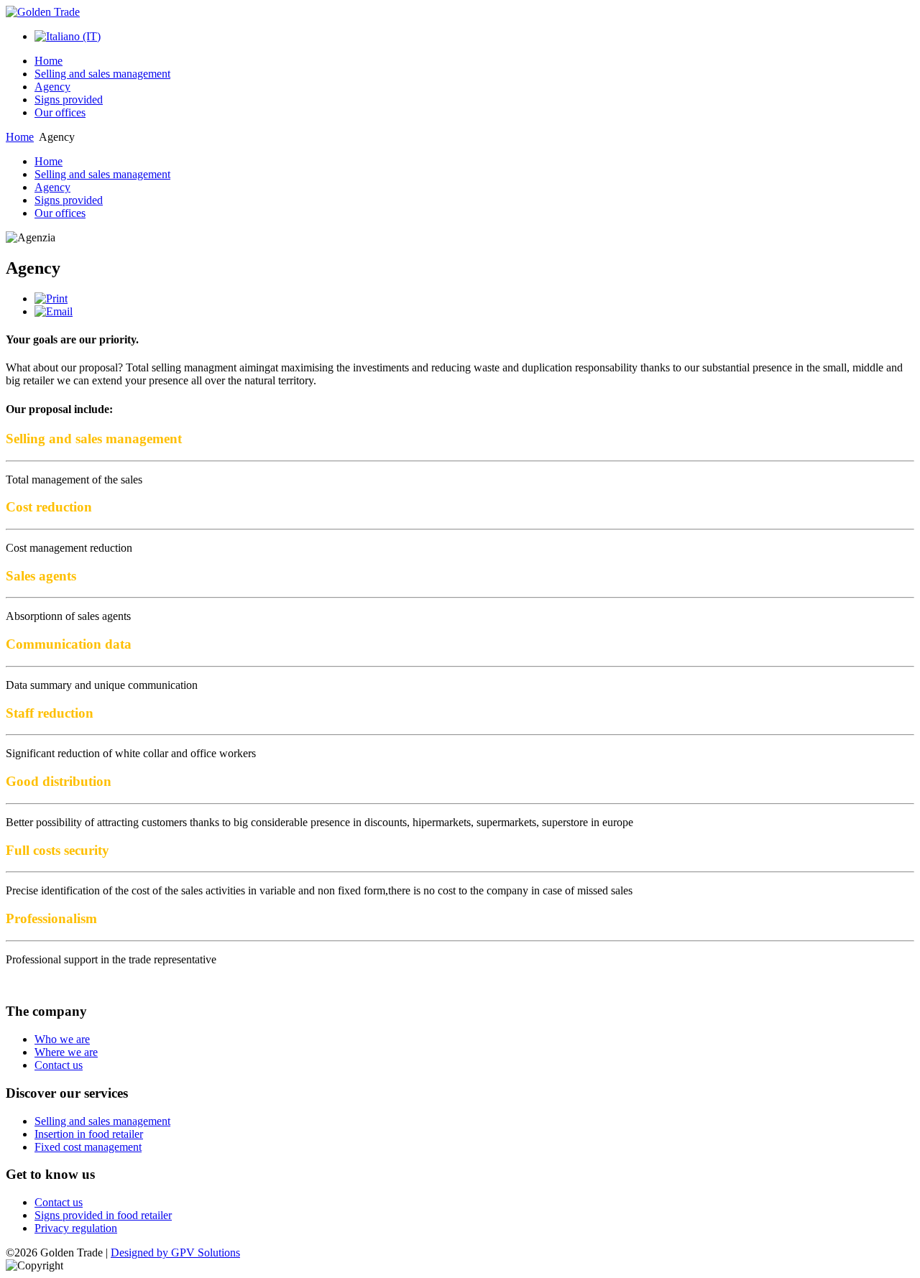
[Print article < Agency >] (51, 298)
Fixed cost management (88, 1147)
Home (48, 61)
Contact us (58, 1065)
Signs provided (68, 99)
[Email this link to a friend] (53, 311)
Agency (52, 86)
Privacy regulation (75, 1228)
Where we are (66, 1052)
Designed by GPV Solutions (175, 1252)
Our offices (60, 112)
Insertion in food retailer (88, 1134)
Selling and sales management (102, 74)
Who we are (62, 1039)
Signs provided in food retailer (103, 1215)
